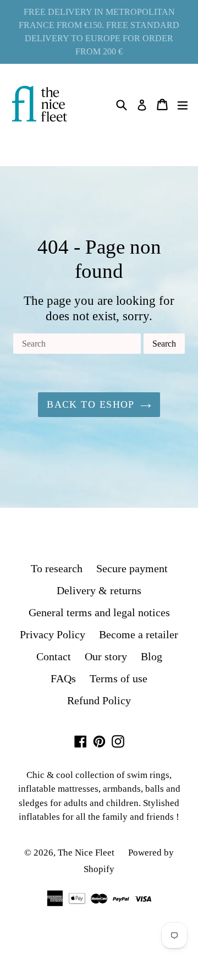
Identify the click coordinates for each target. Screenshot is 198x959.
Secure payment (132, 568)
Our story (106, 656)
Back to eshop (91, 404)
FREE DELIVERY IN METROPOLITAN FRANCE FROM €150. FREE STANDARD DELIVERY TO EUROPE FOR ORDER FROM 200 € (99, 31)
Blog (151, 656)
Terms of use (118, 678)
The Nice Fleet (86, 852)
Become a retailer (138, 634)
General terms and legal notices (99, 612)
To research (56, 568)
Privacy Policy (52, 634)
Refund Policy (99, 700)
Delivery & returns (99, 590)
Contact (53, 656)
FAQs (63, 678)
